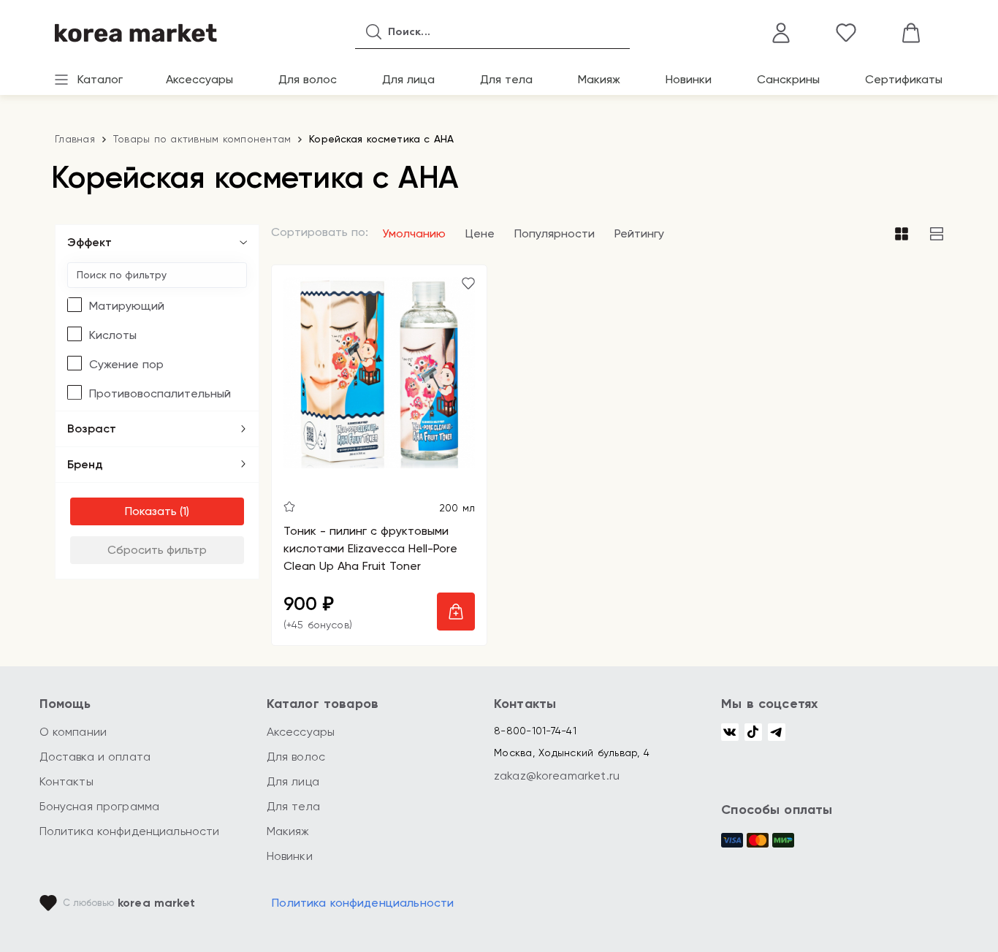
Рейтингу (639, 233)
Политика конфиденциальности (129, 831)
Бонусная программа (99, 806)
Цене (480, 233)
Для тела (506, 79)
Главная (75, 139)
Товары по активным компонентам (202, 139)
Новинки (689, 79)
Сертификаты (903, 79)
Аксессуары (199, 79)
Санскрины (788, 79)
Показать (151, 511)
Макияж (599, 79)
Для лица (408, 79)
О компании (73, 732)
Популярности (554, 233)
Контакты (66, 781)
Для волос (307, 79)
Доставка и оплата (95, 756)
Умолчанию (414, 233)
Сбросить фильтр (157, 550)
